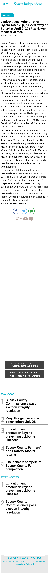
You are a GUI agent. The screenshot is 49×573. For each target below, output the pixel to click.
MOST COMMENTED (10, 477)
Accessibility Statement (24, 564)
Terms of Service (26, 561)
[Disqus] (24, 255)
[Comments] (31, 211)
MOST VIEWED (7, 393)
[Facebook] (16, 211)
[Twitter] (24, 211)
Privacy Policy (39, 561)
